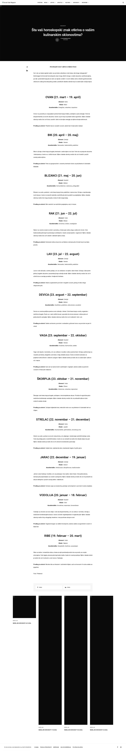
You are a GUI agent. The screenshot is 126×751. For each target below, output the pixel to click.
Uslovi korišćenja (66, 747)
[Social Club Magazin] (10, 3)
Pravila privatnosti (46, 747)
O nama (36, 747)
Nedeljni (15, 620)
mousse (35, 166)
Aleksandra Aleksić (66, 38)
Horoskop (63, 25)
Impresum (56, 747)
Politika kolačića (78, 747)
